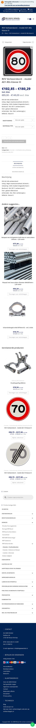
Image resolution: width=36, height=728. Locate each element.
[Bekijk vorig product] (3, 42)
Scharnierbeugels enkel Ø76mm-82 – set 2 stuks (18, 327)
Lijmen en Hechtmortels (9, 582)
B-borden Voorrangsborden (9, 526)
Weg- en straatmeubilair (9, 613)
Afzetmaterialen (7, 513)
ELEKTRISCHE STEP (7, 564)
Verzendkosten (7, 666)
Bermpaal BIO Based (7, 529)
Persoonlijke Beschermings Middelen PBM (15, 586)
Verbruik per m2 (8, 707)
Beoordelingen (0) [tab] (18, 171)
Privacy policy (7, 696)
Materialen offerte (8, 691)
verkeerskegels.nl (8, 711)
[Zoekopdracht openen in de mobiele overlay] (18, 497)
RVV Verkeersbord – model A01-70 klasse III (18, 428)
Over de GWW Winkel (9, 682)
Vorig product (8, 42)
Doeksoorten (6, 560)
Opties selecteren (18, 437)
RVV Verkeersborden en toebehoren (13, 604)
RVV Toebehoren (20, 380)
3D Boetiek (5, 509)
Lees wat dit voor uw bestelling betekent (17, 5)
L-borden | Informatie (8, 553)
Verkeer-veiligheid (7, 556)
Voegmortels (6, 608)
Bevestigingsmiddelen (9, 518)
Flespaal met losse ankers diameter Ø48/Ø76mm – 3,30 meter (18, 283)
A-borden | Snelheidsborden (17, 150)
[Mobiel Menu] (32, 19)
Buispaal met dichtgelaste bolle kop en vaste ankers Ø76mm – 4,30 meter (18, 238)
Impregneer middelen (8, 577)
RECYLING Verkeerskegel (8, 537)
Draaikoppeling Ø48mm (18, 383)
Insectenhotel (5, 535)
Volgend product (27, 42)
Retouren (6, 673)
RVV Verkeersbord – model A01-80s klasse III (21, 33)
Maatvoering (7, 121)
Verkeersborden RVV (7, 152)
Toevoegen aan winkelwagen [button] (18, 249)
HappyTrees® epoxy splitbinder (11, 568)
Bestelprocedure (8, 669)
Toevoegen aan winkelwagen (14, 141)
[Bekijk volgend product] (33, 42)
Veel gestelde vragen (9, 684)
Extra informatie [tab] (18, 167)
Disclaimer (6, 694)
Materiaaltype (8, 126)
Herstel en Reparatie (8, 573)
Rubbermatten (6, 599)
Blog (4, 704)
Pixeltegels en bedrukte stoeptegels (13, 590)
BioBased (28, 150)
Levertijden (6, 671)
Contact (5, 689)
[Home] (2, 33)
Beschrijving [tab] (18, 163)
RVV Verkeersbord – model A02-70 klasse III (18, 473)
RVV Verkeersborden (7, 543)
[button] (31, 47)
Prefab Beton (6, 595)
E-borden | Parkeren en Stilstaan (11, 550)
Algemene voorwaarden (10, 687)
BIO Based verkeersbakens (9, 532)
